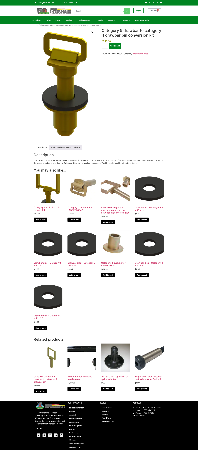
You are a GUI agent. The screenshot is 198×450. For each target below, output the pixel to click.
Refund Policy (106, 418)
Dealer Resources (84, 20)
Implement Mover (75, 436)
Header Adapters (75, 433)
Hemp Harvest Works (142, 20)
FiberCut (72, 429)
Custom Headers (74, 422)
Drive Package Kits (75, 426)
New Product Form (108, 421)
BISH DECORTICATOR (76, 408)
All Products (37, 20)
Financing (100, 20)
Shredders (72, 440)
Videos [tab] (77, 147)
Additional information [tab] (61, 147)
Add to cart (115, 46)
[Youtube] (146, 2)
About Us (125, 20)
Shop (49, 20)
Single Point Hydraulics (76, 443)
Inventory (58, 20)
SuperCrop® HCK (75, 447)
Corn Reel (72, 415)
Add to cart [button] (40, 219)
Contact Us (105, 411)
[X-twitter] (149, 2)
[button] (92, 32)
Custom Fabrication (75, 418)
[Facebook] (161, 2)
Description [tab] (42, 147)
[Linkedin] (153, 2)
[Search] (127, 11)
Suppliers (69, 20)
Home (36, 25)
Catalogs (72, 411)
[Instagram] (157, 2)
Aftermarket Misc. (47, 25)
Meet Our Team (107, 408)
